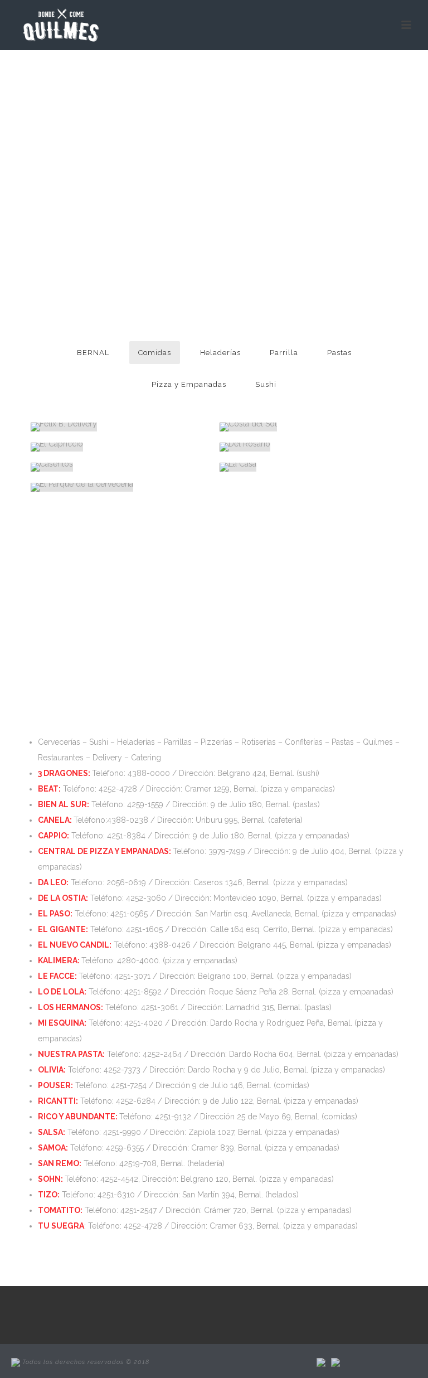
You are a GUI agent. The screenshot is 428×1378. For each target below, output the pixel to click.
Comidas (154, 352)
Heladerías (220, 352)
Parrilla (284, 352)
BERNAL (93, 352)
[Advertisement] (214, 614)
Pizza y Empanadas (189, 384)
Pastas (339, 352)
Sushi (265, 384)
